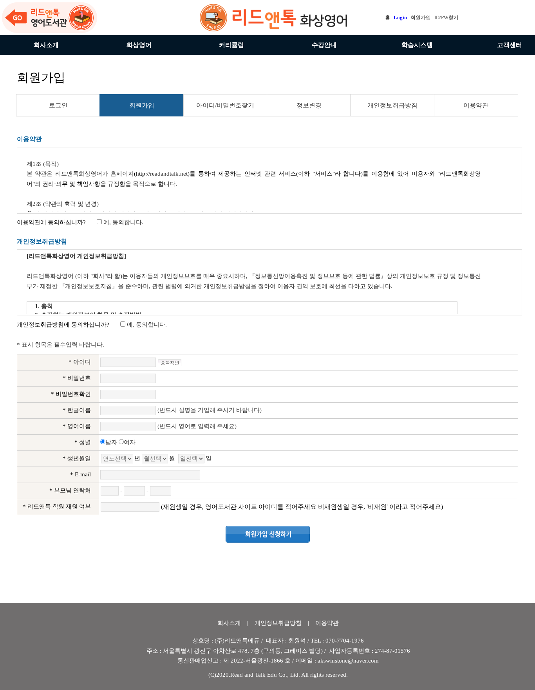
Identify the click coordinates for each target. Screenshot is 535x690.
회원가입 (141, 105)
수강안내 (324, 45)
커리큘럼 (231, 45)
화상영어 (139, 45)
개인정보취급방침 (392, 105)
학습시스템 (417, 45)
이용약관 (475, 105)
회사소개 (46, 45)
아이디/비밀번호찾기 (225, 105)
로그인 (58, 105)
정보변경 (309, 105)
